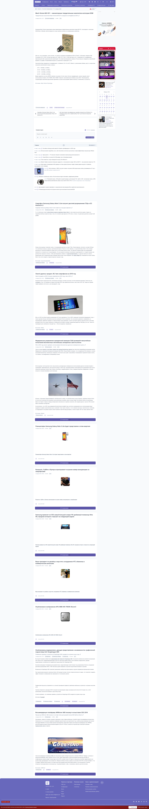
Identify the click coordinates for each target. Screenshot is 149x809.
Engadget (42, 697)
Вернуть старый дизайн (51, 797)
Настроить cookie (143, 807)
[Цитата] (46, 137)
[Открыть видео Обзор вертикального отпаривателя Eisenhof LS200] (107, 74)
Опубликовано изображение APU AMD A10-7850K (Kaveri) (48, 634)
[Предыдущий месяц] (99, 92)
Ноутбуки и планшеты (80, 5)
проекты (44, 349)
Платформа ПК (91, 5)
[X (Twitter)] (100, 2)
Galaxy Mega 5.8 (77, 255)
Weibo (42, 327)
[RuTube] (103, 2)
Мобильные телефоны (50, 209)
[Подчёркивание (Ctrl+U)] (43, 137)
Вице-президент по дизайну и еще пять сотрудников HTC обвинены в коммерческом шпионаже (57, 591)
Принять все (133, 807)
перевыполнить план (40, 726)
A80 (52, 755)
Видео (101, 48)
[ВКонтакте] (89, 2)
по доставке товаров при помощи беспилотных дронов (59, 349)
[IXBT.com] (36, 9)
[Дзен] (92, 2)
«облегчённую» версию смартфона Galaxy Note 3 (58, 212)
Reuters (42, 413)
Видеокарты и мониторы (53, 5)
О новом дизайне (49, 791)
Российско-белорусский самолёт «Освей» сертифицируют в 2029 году (59, 148)
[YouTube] (95, 2)
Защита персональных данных (92, 791)
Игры (55, 1)
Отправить (89, 137)
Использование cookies (90, 789)
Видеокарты (48, 656)
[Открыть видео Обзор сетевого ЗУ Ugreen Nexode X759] (107, 55)
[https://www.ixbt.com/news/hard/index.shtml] (65, 436)
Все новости (91, 145)
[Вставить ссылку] (51, 137)
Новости (37, 5)
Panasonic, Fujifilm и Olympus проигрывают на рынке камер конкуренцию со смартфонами (56, 499)
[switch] (85, 130)
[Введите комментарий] (65, 134)
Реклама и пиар (89, 784)
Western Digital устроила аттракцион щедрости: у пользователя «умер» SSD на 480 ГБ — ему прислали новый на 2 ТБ (68, 162)
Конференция (45, 1)
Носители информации (47, 9)
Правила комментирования (91, 786)
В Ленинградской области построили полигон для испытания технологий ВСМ (57, 189)
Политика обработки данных (31, 807)
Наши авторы (77, 784)
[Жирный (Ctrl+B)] (37, 137)
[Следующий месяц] (114, 92)
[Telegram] (97, 2)
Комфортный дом (101, 5)
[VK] (133, 802)
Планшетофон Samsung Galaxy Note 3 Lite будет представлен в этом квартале (53, 454)
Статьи (43, 5)
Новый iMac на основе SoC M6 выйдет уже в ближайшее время (57, 157)
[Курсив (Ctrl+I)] (40, 137)
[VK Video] (111, 49)
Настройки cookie (5, 801)
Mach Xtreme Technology (46, 83)
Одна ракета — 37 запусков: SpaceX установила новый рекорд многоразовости (61, 154)
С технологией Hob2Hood (108, 121)
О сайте (47, 789)
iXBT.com (63, 784)
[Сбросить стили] (49, 137)
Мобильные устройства (67, 5)
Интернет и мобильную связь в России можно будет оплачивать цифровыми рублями (58, 176)
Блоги (51, 1)
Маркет (60, 1)
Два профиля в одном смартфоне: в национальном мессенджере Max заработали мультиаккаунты (61, 187)
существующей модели (72, 253)
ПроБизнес (66, 1)
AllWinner (43, 767)
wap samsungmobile (45, 260)
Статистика (76, 786)
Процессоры (66, 656)
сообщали (37, 282)
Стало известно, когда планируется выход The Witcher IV (54, 159)
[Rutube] (113, 49)
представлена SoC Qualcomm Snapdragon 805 (61, 658)
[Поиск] (107, 2)
